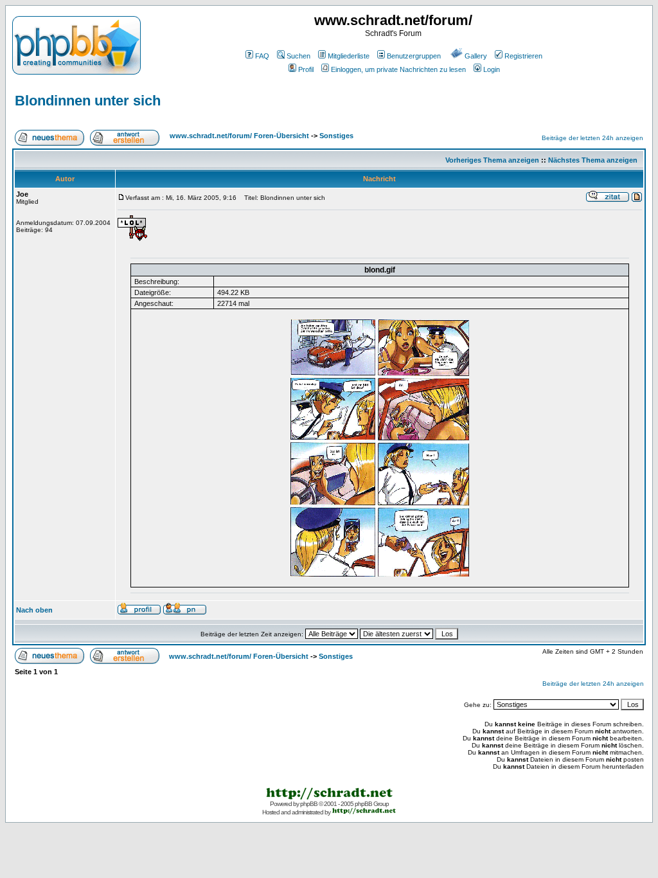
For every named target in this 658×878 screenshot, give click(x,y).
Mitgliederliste (348, 56)
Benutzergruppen (414, 56)
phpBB (308, 803)
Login (491, 69)
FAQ (262, 56)
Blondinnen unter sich (88, 101)
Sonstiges (336, 135)
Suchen (298, 56)
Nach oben (34, 610)
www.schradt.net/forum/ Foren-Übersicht (239, 135)
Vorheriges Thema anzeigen (492, 160)
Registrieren (523, 56)
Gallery (476, 56)
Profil (306, 69)
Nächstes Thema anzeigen (592, 160)
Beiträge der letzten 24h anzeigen (592, 137)
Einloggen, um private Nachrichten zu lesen (398, 69)
